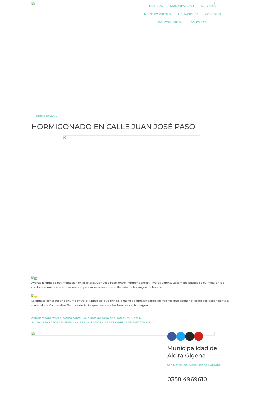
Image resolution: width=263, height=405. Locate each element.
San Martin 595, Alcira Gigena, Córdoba (194, 365)
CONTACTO (199, 22)
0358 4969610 (187, 379)
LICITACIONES (188, 14)
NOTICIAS (156, 6)
